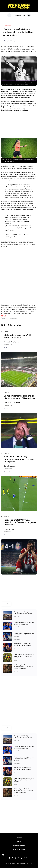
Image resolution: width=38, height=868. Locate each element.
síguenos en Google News (23, 313)
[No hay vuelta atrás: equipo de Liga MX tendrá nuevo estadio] (7, 615)
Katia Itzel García (13, 318)
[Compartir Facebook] (4, 40)
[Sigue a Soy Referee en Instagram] (15, 858)
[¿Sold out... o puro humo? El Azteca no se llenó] (19, 369)
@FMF (9, 215)
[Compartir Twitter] (9, 40)
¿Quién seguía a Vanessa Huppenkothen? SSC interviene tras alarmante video (23, 666)
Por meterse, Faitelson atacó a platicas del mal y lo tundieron (23, 644)
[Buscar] (9, 15)
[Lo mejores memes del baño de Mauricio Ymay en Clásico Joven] (19, 430)
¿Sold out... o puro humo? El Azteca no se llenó (17, 336)
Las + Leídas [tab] (6, 604)
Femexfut (4, 318)
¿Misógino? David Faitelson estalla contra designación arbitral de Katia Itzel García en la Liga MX (18, 244)
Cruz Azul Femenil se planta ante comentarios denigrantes (24, 623)
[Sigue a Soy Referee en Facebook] (9, 858)
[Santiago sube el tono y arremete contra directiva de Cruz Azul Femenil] (7, 636)
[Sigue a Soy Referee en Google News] (26, 858)
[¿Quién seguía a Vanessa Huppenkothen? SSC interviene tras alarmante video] (7, 668)
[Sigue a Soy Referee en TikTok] (21, 858)
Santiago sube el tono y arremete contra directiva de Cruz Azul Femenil (24, 635)
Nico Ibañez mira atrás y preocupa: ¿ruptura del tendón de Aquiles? (19, 459)
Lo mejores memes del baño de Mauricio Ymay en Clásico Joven (20, 397)
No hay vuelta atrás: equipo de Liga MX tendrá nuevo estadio (23, 613)
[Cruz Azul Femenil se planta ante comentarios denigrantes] (7, 626)
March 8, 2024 (10, 237)
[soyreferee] (19, 6)
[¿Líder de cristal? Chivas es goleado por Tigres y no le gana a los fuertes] (19, 557)
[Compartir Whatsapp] (13, 40)
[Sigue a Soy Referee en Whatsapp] (19, 855)
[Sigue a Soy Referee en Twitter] (12, 858)
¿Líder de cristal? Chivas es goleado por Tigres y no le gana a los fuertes (20, 522)
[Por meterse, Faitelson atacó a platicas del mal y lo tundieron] (7, 647)
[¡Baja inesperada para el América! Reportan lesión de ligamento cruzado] (7, 657)
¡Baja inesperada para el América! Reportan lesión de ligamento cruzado (24, 656)
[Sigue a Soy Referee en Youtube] (18, 858)
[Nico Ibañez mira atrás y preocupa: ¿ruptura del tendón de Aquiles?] (19, 493)
